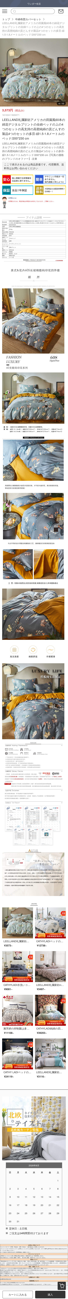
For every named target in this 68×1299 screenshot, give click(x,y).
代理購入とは (12, 198)
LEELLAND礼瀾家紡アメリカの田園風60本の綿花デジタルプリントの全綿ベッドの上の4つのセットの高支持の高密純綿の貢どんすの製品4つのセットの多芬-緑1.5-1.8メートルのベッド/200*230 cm (33, 28)
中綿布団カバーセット (28, 19)
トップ (6, 19)
